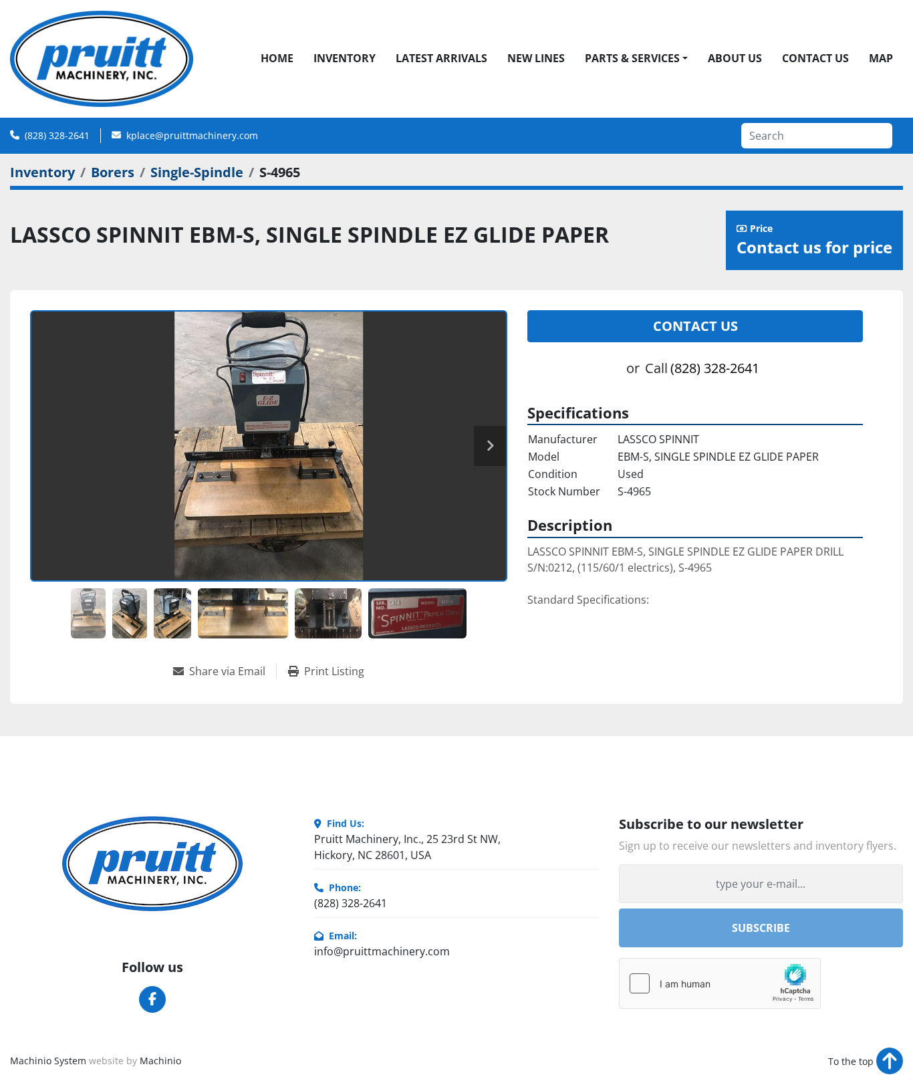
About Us (735, 58)
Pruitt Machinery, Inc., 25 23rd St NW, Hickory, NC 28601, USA (407, 847)
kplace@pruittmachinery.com (192, 135)
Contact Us (815, 58)
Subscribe (761, 928)
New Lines (536, 58)
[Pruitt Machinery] (152, 863)
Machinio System (48, 1060)
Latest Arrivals (441, 58)
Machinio (160, 1060)
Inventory (344, 58)
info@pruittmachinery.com (382, 951)
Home (277, 58)
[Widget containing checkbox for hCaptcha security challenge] (720, 983)
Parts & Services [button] (632, 58)
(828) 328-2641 (57, 135)
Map (881, 58)
